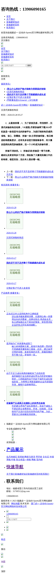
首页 (8, 16)
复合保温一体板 (23, 459)
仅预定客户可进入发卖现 (18, 97)
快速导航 (14, 466)
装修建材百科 (12, 25)
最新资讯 (6, 84)
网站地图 (15, 503)
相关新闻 (10, 185)
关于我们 (10, 19)
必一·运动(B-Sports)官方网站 (14, 105)
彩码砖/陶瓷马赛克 (26, 457)
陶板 (34, 459)
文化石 (46, 457)
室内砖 (39, 459)
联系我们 (10, 27)
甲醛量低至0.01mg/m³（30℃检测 (22, 100)
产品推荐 (10, 293)
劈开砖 (39, 457)
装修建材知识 (12, 22)
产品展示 (14, 449)
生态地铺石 (11, 457)
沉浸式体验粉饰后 (15, 92)
